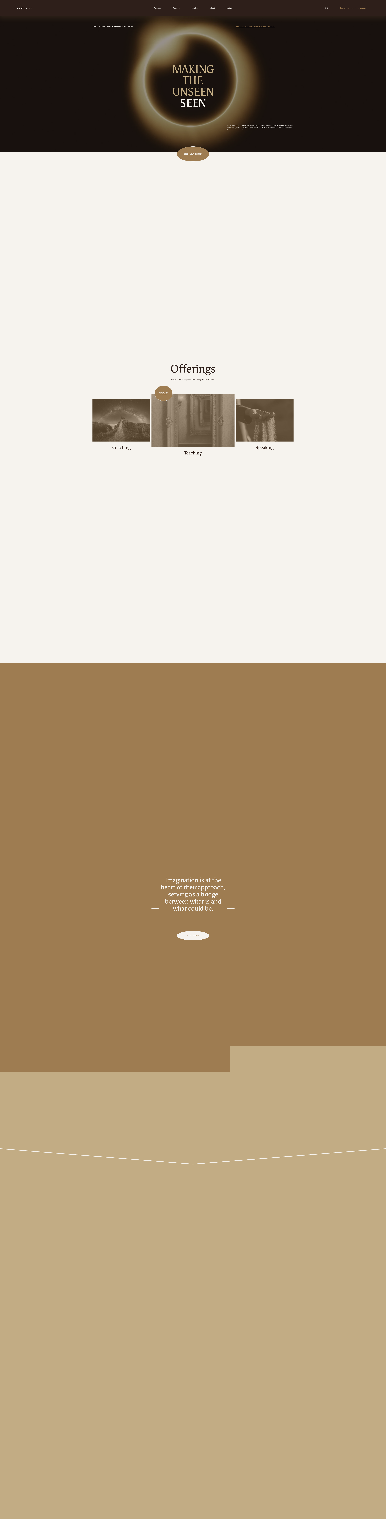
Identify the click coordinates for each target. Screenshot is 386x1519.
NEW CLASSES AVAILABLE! (163, 393)
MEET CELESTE (193, 936)
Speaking (195, 8)
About (212, 8)
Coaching (176, 8)
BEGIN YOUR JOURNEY (193, 154)
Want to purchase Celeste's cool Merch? (255, 26)
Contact (229, 8)
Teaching (157, 8)
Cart (326, 8)
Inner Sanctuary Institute (353, 8)
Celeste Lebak (23, 8)
